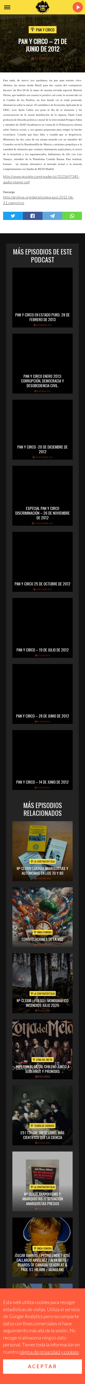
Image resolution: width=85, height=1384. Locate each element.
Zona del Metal (44, 1060)
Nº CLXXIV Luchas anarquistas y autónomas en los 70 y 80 (42, 870)
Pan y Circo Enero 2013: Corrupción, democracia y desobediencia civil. (42, 380)
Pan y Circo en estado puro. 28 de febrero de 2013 (42, 317)
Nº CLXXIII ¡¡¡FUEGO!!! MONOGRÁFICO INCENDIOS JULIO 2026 (42, 1002)
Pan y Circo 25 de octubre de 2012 (42, 583)
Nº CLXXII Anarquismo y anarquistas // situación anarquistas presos (42, 1198)
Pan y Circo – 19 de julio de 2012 (43, 650)
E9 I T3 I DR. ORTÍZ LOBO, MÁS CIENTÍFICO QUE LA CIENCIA (42, 1135)
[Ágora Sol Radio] (42, 7)
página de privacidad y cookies (49, 1352)
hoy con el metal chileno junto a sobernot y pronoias (42, 1068)
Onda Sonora (44, 932)
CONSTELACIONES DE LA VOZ (42, 939)
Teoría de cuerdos (43, 1126)
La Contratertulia (44, 861)
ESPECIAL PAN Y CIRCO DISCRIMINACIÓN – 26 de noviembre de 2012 (42, 512)
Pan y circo (45, 29)
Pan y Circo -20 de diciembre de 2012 (42, 449)
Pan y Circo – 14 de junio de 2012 (42, 782)
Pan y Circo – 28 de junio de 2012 (42, 716)
